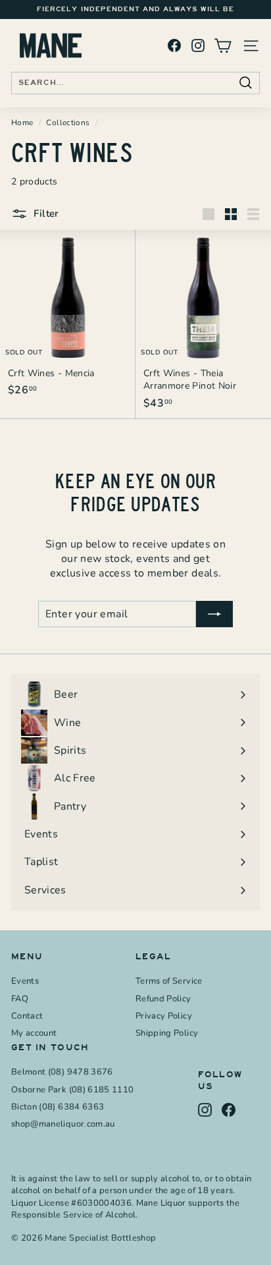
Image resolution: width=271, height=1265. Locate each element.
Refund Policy (163, 999)
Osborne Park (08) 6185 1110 (72, 1090)
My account (34, 1033)
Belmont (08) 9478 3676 (62, 1072)
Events (25, 981)
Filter (45, 213)
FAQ (19, 999)
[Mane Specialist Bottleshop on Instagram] (198, 46)
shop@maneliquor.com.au (63, 1124)
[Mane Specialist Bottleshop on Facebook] (174, 46)
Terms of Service (169, 981)
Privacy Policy (164, 1016)
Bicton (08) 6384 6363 (57, 1107)
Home (22, 122)
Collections (67, 122)
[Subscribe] (214, 614)
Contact (27, 1016)
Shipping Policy (167, 1033)
